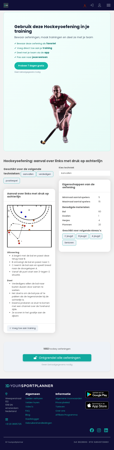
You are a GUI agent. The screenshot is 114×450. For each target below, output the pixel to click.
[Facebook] (91, 431)
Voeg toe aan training (23, 328)
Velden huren (32, 402)
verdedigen (45, 174)
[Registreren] (100, 5)
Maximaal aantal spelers (76, 201)
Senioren (69, 242)
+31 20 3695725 (13, 424)
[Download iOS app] (97, 405)
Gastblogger (32, 418)
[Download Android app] (97, 394)
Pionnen (67, 224)
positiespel (12, 180)
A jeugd (96, 236)
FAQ (27, 410)
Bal (64, 211)
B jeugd (82, 236)
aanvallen (28, 174)
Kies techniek (66, 167)
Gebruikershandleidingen (38, 422)
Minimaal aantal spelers (76, 197)
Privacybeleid (63, 402)
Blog (27, 414)
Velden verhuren (34, 398)
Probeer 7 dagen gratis (31, 65)
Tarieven (60, 406)
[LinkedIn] (106, 431)
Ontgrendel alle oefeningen (59, 358)
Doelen (66, 215)
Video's (29, 406)
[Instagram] (99, 431)
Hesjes (66, 220)
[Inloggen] (92, 5)
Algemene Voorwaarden (69, 398)
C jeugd (69, 236)
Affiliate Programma (66, 414)
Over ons (60, 410)
